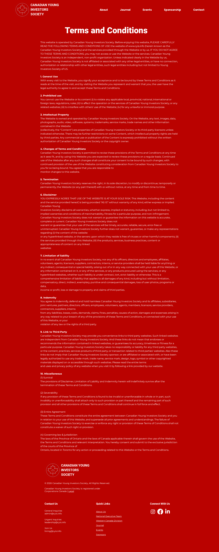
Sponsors (101, 534)
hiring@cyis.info (53, 531)
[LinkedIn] (167, 511)
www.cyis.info (136, 46)
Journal (100, 525)
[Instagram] (153, 511)
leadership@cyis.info (55, 522)
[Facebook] (160, 511)
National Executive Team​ (109, 516)
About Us (101, 511)
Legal (71, 491)
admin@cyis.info (53, 513)
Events (99, 530)
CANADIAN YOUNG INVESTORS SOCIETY (45, 9)
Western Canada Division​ (109, 520)
